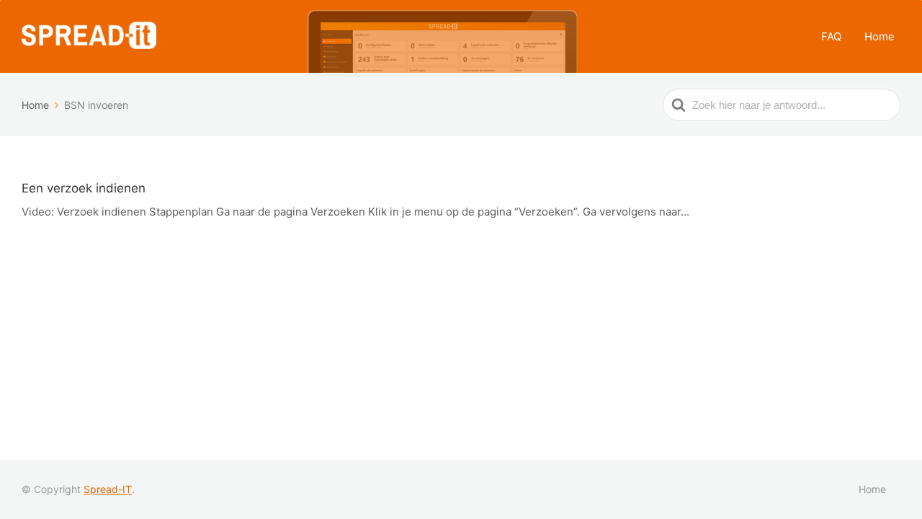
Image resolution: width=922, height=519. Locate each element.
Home (879, 36)
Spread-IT (108, 489)
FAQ (831, 36)
